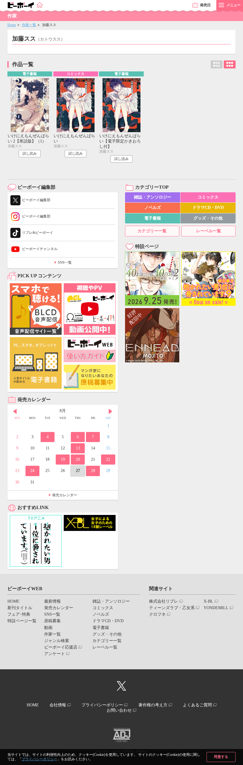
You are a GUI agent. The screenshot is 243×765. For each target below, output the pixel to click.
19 (63, 459)
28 (93, 470)
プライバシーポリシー (39, 759)
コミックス (208, 197)
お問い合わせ (119, 710)
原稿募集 (52, 621)
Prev (14, 411)
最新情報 (52, 601)
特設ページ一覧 (21, 621)
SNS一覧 (65, 262)
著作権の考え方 (152, 705)
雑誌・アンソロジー (152, 197)
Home (11, 25)
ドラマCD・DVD (208, 207)
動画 (48, 627)
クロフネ (157, 614)
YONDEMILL (216, 608)
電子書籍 (152, 218)
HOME (13, 601)
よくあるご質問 (197, 705)
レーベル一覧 (208, 231)
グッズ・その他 (208, 218)
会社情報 (57, 705)
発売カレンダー (64, 495)
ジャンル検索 (56, 640)
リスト (217, 64)
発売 (205, 5)
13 (78, 448)
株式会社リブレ (163, 601)
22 (108, 459)
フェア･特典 (18, 614)
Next (110, 411)
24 (32, 470)
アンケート (54, 654)
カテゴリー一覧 (152, 231)
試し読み (30, 153)
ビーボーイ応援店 (60, 647)
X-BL (208, 601)
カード (230, 64)
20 (78, 459)
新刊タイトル (19, 608)
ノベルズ (152, 207)
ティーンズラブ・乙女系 (172, 608)
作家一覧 (29, 25)
